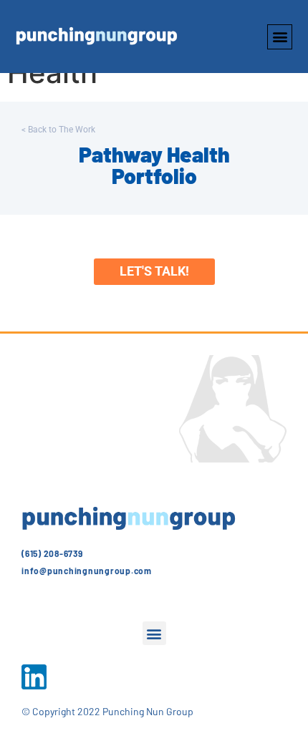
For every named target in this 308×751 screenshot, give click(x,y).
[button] (279, 36)
